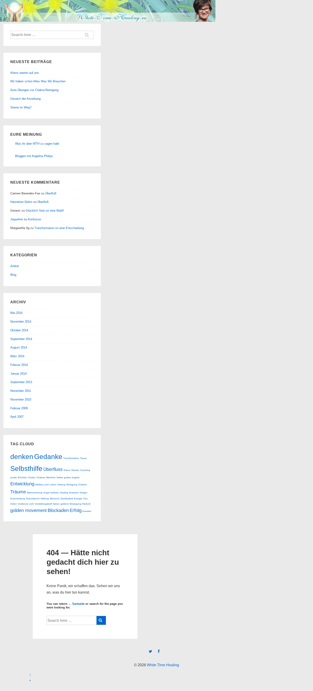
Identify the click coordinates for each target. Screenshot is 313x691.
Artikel (14, 266)
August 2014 (18, 347)
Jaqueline (16, 219)
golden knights (72, 477)
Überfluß (50, 193)
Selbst (59, 477)
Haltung (45, 498)
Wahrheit (50, 477)
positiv (13, 477)
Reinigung (71, 484)
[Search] (101, 620)
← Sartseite (76, 603)
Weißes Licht (42, 484)
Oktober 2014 (19, 330)
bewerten (74, 492)
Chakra (32, 477)
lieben (56, 504)
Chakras (40, 477)
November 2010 (20, 399)
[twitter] (151, 652)
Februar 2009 (19, 408)
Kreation (86, 511)
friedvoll (86, 504)
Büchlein (22, 477)
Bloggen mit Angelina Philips (34, 156)
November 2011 (20, 390)
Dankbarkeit (66, 498)
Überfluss (53, 469)
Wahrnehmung (34, 492)
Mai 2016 (16, 313)
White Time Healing (162, 665)
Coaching (85, 470)
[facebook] (159, 652)
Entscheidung (17, 498)
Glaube (75, 470)
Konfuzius (34, 219)
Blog (13, 274)
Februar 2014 (19, 365)
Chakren (82, 484)
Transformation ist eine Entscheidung (59, 228)
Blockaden (58, 510)
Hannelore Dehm (21, 202)
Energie (78, 498)
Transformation (71, 458)
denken (21, 456)
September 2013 (21, 382)
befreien (54, 492)
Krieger (83, 492)
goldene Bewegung (70, 504)
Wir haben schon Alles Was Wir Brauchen (38, 81)
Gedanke (48, 456)
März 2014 (17, 356)
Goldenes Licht (26, 504)
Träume (18, 491)
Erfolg (76, 510)
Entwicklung (22, 483)
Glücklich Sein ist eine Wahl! (45, 210)
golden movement (28, 510)
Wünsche (55, 498)
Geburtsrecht (33, 498)
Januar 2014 (18, 373)
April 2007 (17, 416)
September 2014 (21, 339)
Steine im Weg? (20, 107)
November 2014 (20, 321)
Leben (53, 484)
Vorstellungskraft (43, 504)
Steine (66, 470)
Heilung (62, 484)
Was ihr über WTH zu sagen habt (37, 143)
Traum (83, 458)
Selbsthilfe (26, 468)
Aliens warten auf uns (24, 73)
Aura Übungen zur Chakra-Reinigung (34, 90)
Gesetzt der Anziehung (25, 98)
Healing (64, 492)
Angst (46, 492)
